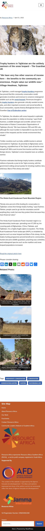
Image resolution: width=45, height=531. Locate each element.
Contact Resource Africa (10, 422)
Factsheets (5, 418)
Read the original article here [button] (10, 254)
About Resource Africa (9, 411)
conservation (33, 378)
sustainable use (35, 383)
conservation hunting (9, 383)
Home (4, 408)
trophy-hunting (28, 91)
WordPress (29, 529)
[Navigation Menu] (41, 5)
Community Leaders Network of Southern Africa (18, 426)
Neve (14, 529)
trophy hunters (8, 102)
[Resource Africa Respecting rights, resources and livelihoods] (8, 5)
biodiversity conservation (15, 378)
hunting (23, 383)
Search (4, 520)
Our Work (5, 415)
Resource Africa (7, 17)
